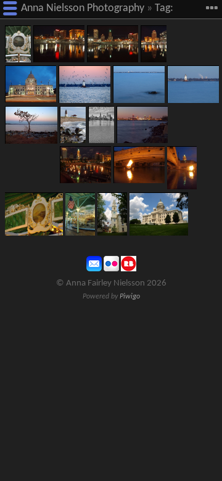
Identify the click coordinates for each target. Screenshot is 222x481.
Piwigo (130, 296)
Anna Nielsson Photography (82, 8)
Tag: (164, 8)
